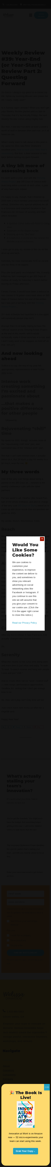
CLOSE (47, 1087)
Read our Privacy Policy (24, 623)
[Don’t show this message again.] (42, 539)
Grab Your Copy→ (25, 1151)
